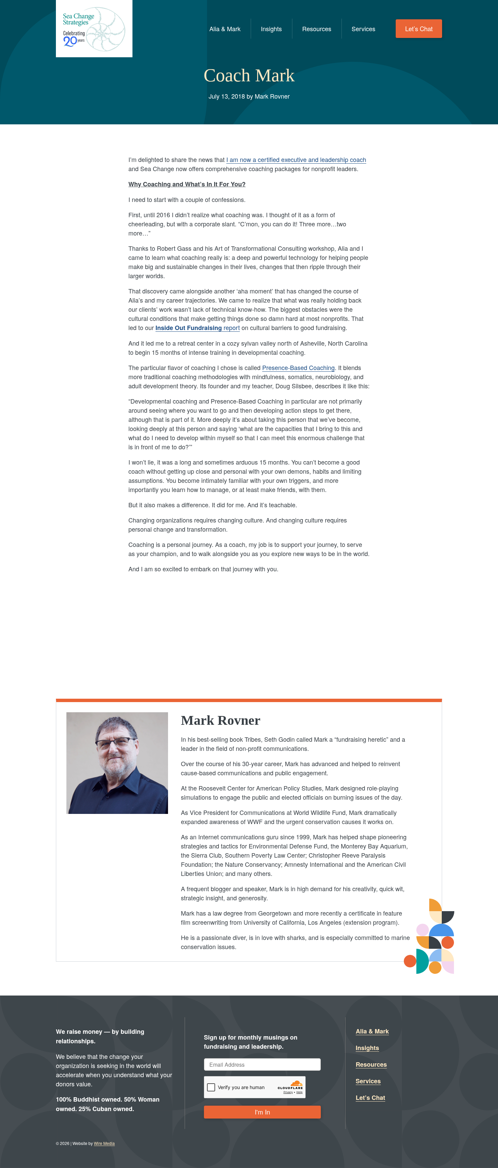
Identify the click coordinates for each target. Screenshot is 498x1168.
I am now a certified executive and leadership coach (296, 159)
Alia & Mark (225, 28)
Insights (271, 28)
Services (363, 28)
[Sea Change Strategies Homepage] (94, 28)
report (197, 327)
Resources (316, 28)
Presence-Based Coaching (298, 367)
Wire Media (104, 1143)
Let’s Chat (419, 28)
